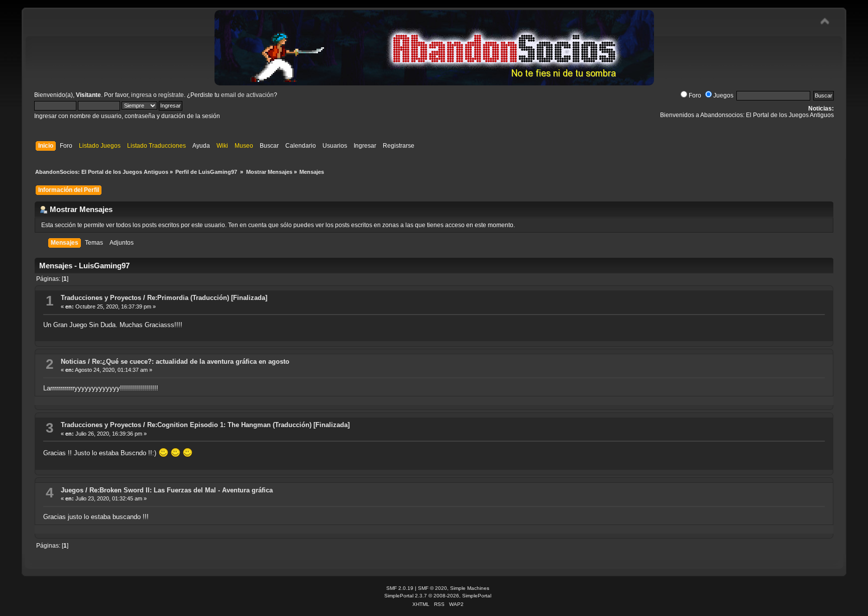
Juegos (723, 95)
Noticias (73, 361)
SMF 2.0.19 (399, 588)
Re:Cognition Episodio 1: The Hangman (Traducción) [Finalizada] (248, 425)
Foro (695, 95)
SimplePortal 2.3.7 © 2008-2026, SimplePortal (437, 595)
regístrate (171, 95)
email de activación (247, 95)
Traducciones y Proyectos (101, 297)
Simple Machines (469, 588)
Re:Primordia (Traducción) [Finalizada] (207, 297)
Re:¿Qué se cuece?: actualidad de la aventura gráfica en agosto (190, 361)
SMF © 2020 (432, 588)
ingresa (141, 95)
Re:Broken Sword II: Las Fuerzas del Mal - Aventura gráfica (181, 490)
